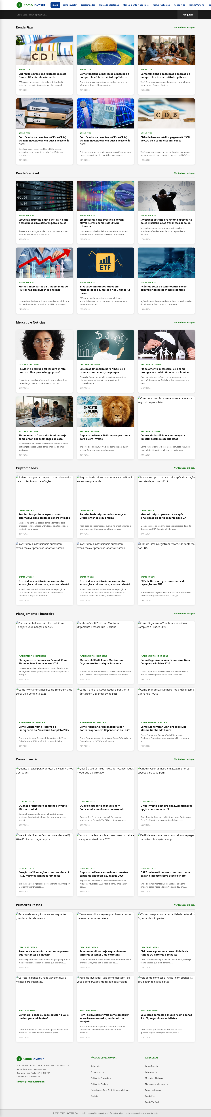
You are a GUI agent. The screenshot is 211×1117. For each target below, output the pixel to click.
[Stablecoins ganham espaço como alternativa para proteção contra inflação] (44, 507)
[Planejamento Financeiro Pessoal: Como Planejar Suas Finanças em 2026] (44, 652)
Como (33, 1059)
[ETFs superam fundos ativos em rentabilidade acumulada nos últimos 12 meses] (105, 281)
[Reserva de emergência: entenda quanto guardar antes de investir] (44, 942)
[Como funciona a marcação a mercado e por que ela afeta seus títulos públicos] (105, 65)
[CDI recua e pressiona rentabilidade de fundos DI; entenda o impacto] (44, 65)
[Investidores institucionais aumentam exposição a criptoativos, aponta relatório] (44, 573)
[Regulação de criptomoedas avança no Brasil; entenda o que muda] (105, 507)
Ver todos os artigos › (184, 27)
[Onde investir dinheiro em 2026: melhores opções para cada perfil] (166, 798)
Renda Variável (197, 5)
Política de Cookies (99, 1084)
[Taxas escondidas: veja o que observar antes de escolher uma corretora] (105, 942)
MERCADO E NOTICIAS (29, 364)
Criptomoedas (88, 5)
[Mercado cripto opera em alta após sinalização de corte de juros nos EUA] (166, 507)
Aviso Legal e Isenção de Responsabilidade (110, 1090)
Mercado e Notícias (109, 5)
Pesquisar (187, 14)
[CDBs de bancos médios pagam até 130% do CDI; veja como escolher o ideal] (166, 131)
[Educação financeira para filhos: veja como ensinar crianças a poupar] (105, 361)
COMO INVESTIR (26, 801)
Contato (94, 1096)
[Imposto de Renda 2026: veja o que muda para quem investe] (105, 427)
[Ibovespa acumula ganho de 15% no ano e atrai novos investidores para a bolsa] (44, 212)
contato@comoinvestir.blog (30, 1081)
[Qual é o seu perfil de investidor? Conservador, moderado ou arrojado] (105, 798)
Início (55, 5)
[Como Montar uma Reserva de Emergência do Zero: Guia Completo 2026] (44, 719)
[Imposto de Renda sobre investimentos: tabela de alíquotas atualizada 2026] (105, 864)
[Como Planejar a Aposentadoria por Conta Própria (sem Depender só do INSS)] (105, 719)
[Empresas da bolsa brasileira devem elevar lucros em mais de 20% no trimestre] (105, 212)
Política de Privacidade (101, 1078)
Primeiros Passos (161, 5)
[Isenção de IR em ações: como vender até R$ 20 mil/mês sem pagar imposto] (44, 864)
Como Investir (70, 5)
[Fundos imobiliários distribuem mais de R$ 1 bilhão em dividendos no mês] (44, 281)
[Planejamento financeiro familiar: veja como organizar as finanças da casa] (44, 427)
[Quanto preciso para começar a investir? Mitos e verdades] (44, 798)
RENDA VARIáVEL (27, 215)
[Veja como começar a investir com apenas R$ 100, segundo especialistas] (166, 1009)
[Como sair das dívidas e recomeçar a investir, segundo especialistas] (166, 427)
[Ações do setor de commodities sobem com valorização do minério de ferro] (166, 281)
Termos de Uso (97, 1072)
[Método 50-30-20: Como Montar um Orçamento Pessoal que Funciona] (105, 652)
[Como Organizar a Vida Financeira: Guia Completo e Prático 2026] (166, 652)
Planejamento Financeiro (136, 5)
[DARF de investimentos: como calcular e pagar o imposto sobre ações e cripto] (166, 864)
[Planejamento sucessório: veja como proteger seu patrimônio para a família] (166, 361)
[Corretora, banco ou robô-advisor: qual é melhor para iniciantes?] (44, 1009)
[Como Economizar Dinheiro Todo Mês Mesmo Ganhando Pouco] (166, 719)
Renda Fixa (179, 5)
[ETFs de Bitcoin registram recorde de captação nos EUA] (166, 573)
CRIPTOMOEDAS (26, 510)
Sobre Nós (95, 1066)
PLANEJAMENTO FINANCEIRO (32, 656)
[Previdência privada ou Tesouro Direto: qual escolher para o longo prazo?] (44, 361)
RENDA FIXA (24, 69)
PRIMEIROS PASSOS (28, 947)
